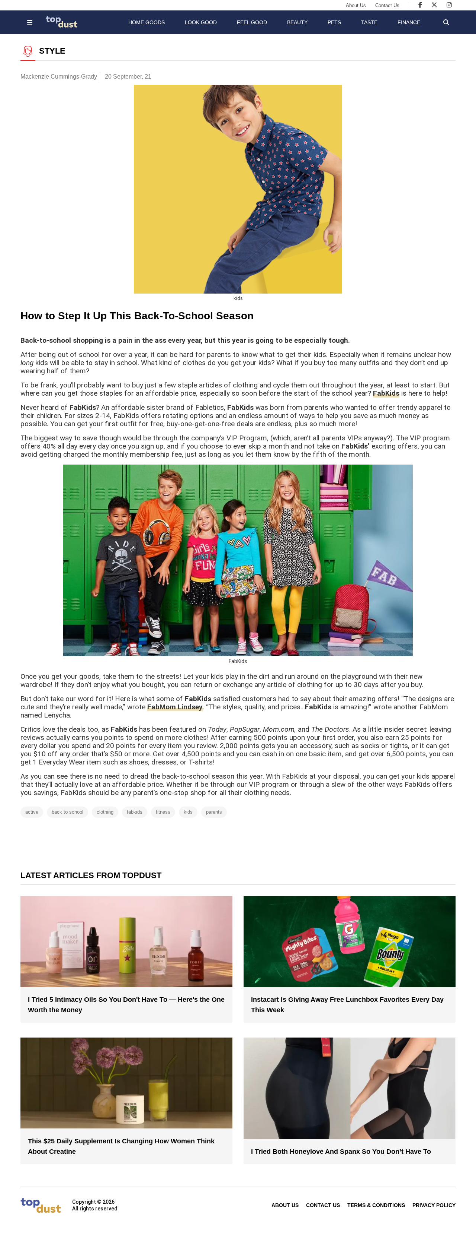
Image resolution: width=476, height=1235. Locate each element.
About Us (356, 5)
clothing (105, 812)
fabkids (134, 812)
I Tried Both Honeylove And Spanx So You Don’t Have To (341, 1151)
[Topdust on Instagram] (449, 5)
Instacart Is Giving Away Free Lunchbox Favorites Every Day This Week (347, 1005)
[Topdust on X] (434, 5)
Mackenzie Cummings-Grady (58, 76)
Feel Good (252, 22)
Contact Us (387, 5)
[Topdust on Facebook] (420, 5)
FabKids (386, 393)
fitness (163, 812)
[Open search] (446, 22)
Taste (369, 22)
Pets (334, 22)
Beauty (297, 22)
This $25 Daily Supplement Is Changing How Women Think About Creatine (121, 1146)
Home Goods (146, 22)
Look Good (201, 22)
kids (188, 812)
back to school (67, 812)
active (31, 812)
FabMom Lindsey (175, 707)
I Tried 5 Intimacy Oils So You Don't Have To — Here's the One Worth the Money (126, 1005)
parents (214, 812)
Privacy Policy (434, 1205)
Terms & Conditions (376, 1205)
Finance (409, 22)
